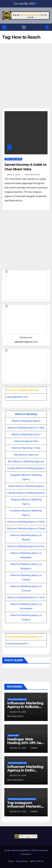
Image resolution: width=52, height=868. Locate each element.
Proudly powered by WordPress (17, 850)
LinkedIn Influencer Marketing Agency (26, 493)
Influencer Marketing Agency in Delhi (26, 522)
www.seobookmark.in (17, 643)
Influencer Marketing (26, 414)
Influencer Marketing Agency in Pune (26, 546)
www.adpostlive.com (17, 397)
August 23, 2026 (18, 776)
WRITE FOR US (37, 861)
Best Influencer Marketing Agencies (26, 461)
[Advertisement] (26, 81)
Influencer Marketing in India (26, 448)
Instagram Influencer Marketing (21, 799)
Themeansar (26, 854)
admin (34, 748)
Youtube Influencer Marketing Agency (26, 468)
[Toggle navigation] (24, 27)
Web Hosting (13, 735)
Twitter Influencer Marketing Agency (26, 486)
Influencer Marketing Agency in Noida (26, 528)
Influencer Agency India (26, 441)
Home (10, 861)
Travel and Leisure (13, 159)
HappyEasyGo (32, 175)
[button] (42, 27)
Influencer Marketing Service (26, 434)
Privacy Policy (22, 861)
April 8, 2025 (14, 175)
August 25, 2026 (18, 712)
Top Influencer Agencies (26, 454)
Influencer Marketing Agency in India (26, 427)
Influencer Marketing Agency (26, 421)
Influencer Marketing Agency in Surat (26, 597)
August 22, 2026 (18, 812)
